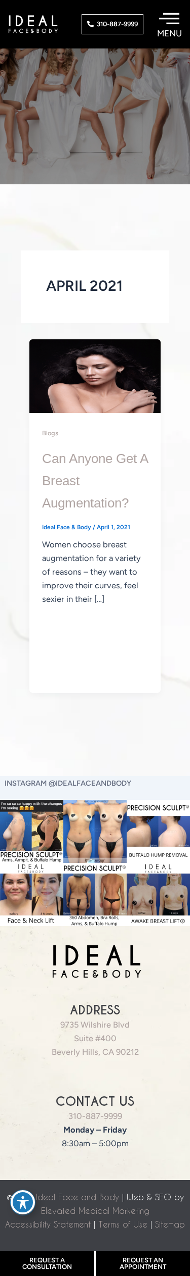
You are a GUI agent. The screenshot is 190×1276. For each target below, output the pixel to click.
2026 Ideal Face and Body (66, 1197)
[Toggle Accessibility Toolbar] (23, 1202)
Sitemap (170, 1224)
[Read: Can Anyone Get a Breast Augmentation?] (95, 375)
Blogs (50, 433)
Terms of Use (122, 1224)
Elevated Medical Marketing (95, 1210)
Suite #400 (95, 1038)
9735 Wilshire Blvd (95, 1024)
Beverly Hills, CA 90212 (95, 1052)
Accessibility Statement (48, 1224)
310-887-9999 (95, 1116)
